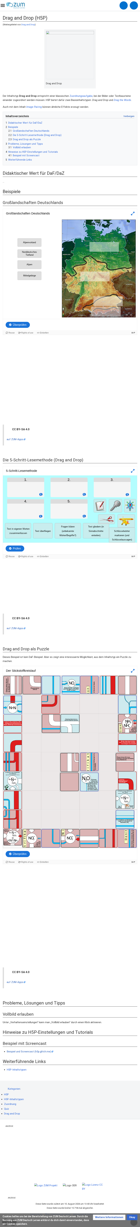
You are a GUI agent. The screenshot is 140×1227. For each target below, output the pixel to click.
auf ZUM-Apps (15, 439)
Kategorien (14, 1088)
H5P (6, 1094)
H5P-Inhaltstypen (16, 1069)
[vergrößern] (92, 83)
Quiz (6, 1108)
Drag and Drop (28, 24)
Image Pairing (34, 106)
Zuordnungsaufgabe (81, 95)
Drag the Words (122, 100)
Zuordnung (10, 1104)
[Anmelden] (124, 5)
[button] (109, 1217)
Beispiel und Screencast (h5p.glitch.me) (29, 1051)
